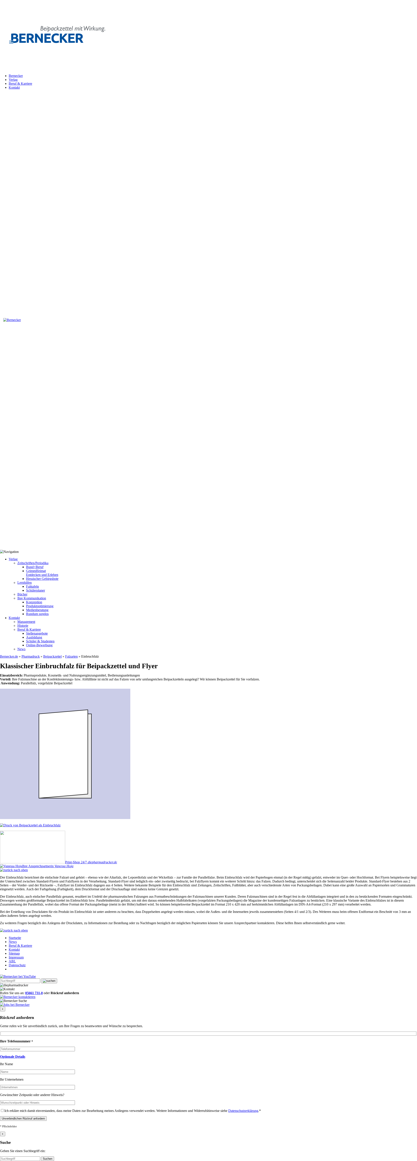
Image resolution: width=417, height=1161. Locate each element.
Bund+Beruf (34, 567)
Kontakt (14, 87)
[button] (12, 1056)
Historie (22, 625)
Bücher (22, 594)
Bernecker (16, 76)
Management (26, 622)
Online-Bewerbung (39, 645)
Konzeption (34, 602)
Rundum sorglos (37, 614)
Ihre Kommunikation (31, 598)
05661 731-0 (34, 993)
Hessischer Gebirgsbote (42, 578)
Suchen (47, 1158)
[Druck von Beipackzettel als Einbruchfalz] (30, 825)
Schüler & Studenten (40, 641)
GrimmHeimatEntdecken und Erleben (42, 573)
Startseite (15, 938)
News (21, 649)
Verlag (13, 79)
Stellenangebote (37, 633)
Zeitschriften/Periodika (32, 563)
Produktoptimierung (39, 606)
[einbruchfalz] (65, 818)
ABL (12, 961)
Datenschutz (17, 965)
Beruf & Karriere (20, 83)
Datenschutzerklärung (243, 1111)
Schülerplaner (35, 590)
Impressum (16, 957)
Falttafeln (32, 586)
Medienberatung (37, 610)
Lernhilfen (24, 582)
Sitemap (14, 953)
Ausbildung (34, 637)
